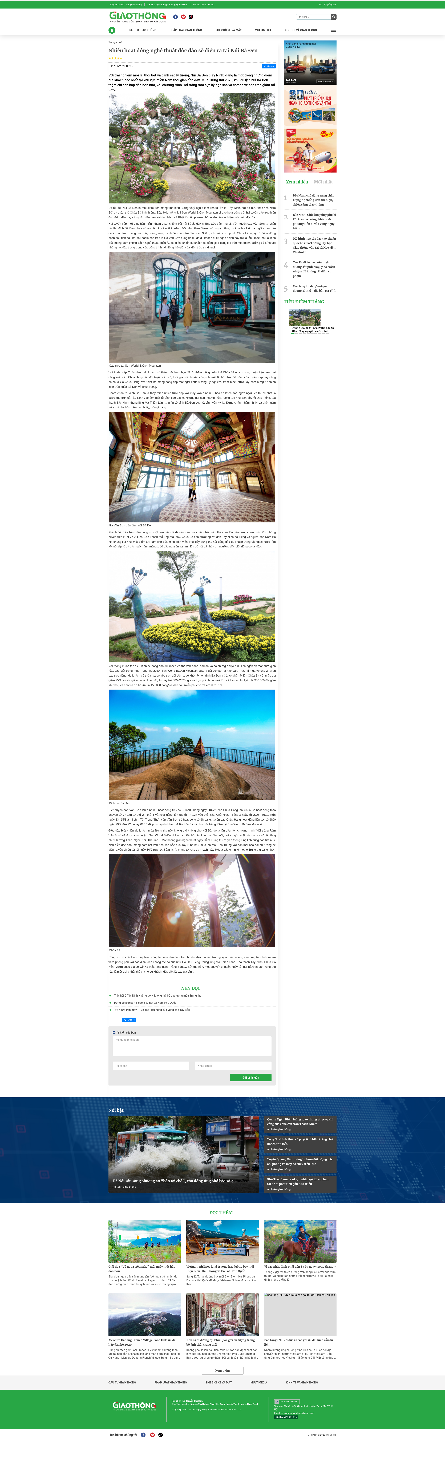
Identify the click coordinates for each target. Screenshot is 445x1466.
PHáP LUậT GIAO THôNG (186, 30)
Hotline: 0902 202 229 (203, 4)
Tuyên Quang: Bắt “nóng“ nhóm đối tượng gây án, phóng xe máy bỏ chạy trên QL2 (300, 1162)
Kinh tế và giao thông (302, 1382)
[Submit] (334, 17)
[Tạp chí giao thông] (137, 17)
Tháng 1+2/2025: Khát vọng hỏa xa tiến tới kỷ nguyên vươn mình (313, 329)
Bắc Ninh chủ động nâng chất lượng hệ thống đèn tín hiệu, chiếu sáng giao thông (313, 200)
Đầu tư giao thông (122, 1382)
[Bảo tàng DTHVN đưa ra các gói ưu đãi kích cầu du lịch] (300, 1314)
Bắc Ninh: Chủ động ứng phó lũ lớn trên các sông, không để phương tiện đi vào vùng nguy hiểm (314, 221)
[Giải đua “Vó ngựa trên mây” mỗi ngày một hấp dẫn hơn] (144, 1241)
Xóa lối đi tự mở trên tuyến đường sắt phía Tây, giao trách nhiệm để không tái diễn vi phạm (314, 269)
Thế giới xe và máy (219, 1382)
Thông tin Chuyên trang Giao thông (125, 4)
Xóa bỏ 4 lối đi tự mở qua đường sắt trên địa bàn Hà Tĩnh (314, 288)
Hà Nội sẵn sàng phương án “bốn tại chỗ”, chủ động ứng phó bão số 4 (173, 1181)
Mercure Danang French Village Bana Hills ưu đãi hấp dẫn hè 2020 (142, 1342)
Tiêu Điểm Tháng (304, 302)
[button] (292, 333)
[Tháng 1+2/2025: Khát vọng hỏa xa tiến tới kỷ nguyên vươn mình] (305, 317)
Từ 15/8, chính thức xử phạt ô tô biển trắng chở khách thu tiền (300, 1142)
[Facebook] (175, 17)
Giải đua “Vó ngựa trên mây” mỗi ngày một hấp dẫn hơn (141, 1269)
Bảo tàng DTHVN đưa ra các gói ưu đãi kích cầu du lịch (298, 1342)
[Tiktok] (191, 17)
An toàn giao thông (124, 1186)
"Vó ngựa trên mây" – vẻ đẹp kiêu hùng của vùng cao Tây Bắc (152, 1010)
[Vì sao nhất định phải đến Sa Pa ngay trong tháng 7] (300, 1241)
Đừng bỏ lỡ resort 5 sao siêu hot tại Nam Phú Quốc (145, 1002)
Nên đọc (190, 988)
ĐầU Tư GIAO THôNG (142, 30)
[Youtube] (183, 17)
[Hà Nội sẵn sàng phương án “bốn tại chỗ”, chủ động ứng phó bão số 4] (183, 1154)
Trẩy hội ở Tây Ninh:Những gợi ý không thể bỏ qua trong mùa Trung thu (157, 995)
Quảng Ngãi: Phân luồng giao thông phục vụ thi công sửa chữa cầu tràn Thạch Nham (300, 1122)
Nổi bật (116, 1110)
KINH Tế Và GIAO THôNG (301, 30)
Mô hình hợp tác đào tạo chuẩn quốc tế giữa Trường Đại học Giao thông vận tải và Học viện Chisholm (314, 245)
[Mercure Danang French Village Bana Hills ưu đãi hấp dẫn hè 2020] (144, 1314)
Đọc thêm (221, 1212)
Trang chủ (114, 42)
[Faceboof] (143, 1435)
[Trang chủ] (111, 30)
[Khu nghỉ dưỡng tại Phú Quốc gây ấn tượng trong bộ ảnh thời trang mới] (222, 1314)
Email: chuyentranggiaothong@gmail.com (167, 4)
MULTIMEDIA (263, 30)
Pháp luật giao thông (171, 1382)
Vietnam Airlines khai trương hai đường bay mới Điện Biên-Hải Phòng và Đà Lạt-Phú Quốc (220, 1269)
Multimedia (258, 1382)
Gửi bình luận (250, 1077)
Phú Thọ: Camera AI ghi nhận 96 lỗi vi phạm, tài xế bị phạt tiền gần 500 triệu (298, 1182)
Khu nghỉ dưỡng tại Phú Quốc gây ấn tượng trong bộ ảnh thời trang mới (220, 1342)
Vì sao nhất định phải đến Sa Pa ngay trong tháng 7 (300, 1266)
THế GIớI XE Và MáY (228, 30)
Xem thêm (222, 1370)
